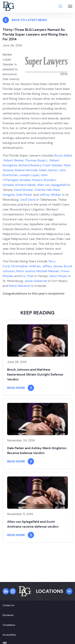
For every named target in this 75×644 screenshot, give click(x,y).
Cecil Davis (28, 199)
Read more (16, 388)
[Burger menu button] (70, 6)
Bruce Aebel (63, 155)
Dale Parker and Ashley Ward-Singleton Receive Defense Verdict (36, 450)
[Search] (60, 6)
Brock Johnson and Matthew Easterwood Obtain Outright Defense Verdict (35, 374)
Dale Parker (24, 195)
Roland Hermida (26, 170)
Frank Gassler (52, 165)
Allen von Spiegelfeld (52, 185)
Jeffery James (52, 266)
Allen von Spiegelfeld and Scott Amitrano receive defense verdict (33, 524)
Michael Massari (47, 271)
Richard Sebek (25, 185)
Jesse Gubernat (35, 281)
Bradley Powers (31, 180)
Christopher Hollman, (26, 266)
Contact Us (8, 605)
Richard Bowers (29, 165)
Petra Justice (25, 271)
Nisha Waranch (19, 286)
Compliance (9, 624)
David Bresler (23, 190)
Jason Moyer (58, 276)
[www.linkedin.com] (6, 591)
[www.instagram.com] (13, 591)
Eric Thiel (27, 276)
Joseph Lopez (29, 175)
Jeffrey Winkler (50, 195)
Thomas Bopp (35, 160)
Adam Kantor (48, 170)
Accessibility (9, 634)
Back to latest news (29, 20)
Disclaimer (8, 615)
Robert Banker (13, 160)
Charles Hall (42, 190)
